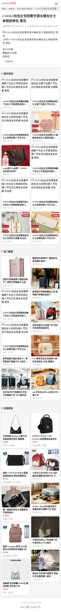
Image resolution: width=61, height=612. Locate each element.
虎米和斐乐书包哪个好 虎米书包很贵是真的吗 (45, 326)
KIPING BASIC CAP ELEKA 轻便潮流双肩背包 (44, 437)
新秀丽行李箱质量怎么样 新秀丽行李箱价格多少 (45, 293)
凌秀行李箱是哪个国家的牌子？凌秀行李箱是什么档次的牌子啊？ (15, 281)
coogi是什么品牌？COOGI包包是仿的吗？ (15, 169)
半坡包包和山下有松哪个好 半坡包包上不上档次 (44, 541)
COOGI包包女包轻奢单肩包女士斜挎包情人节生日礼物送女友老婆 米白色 (16, 137)
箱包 (4, 9)
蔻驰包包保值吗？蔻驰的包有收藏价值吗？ (44, 259)
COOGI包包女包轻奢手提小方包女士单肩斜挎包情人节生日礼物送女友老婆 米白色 (16, 204)
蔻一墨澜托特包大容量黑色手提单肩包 (15, 511)
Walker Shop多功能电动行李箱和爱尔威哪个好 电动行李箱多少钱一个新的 (45, 508)
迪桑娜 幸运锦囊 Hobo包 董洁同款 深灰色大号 (15, 584)
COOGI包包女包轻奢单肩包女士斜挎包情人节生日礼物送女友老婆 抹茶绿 (45, 237)
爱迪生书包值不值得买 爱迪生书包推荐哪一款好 (45, 574)
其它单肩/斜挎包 (24, 9)
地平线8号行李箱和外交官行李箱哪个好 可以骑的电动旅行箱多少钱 (15, 394)
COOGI (9, 61)
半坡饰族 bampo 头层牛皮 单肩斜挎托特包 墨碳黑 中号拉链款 (15, 438)
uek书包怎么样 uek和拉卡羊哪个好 (45, 393)
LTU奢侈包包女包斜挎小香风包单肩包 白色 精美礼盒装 (44, 360)
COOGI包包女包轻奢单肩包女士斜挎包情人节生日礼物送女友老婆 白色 (45, 204)
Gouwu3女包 (9, 3)
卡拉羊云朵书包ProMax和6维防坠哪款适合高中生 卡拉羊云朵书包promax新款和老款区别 (45, 475)
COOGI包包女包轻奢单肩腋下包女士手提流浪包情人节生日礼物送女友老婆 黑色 (16, 103)
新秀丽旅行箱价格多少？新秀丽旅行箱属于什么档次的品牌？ (15, 360)
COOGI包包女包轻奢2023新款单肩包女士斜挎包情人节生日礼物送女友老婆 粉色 (45, 137)
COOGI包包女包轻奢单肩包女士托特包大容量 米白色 (16, 237)
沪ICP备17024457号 (30, 607)
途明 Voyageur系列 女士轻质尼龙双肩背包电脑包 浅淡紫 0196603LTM (15, 548)
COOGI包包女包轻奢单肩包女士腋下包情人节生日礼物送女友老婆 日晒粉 (45, 103)
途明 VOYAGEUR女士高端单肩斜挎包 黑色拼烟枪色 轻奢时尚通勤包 (15, 475)
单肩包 (11, 9)
